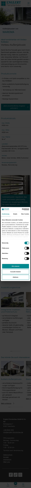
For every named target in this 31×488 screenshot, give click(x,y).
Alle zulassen (15, 266)
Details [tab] (15, 214)
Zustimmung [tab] (5, 214)
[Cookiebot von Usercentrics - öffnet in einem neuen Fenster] (22, 209)
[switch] (26, 248)
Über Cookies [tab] (25, 214)
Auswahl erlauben (15, 271)
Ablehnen (15, 277)
